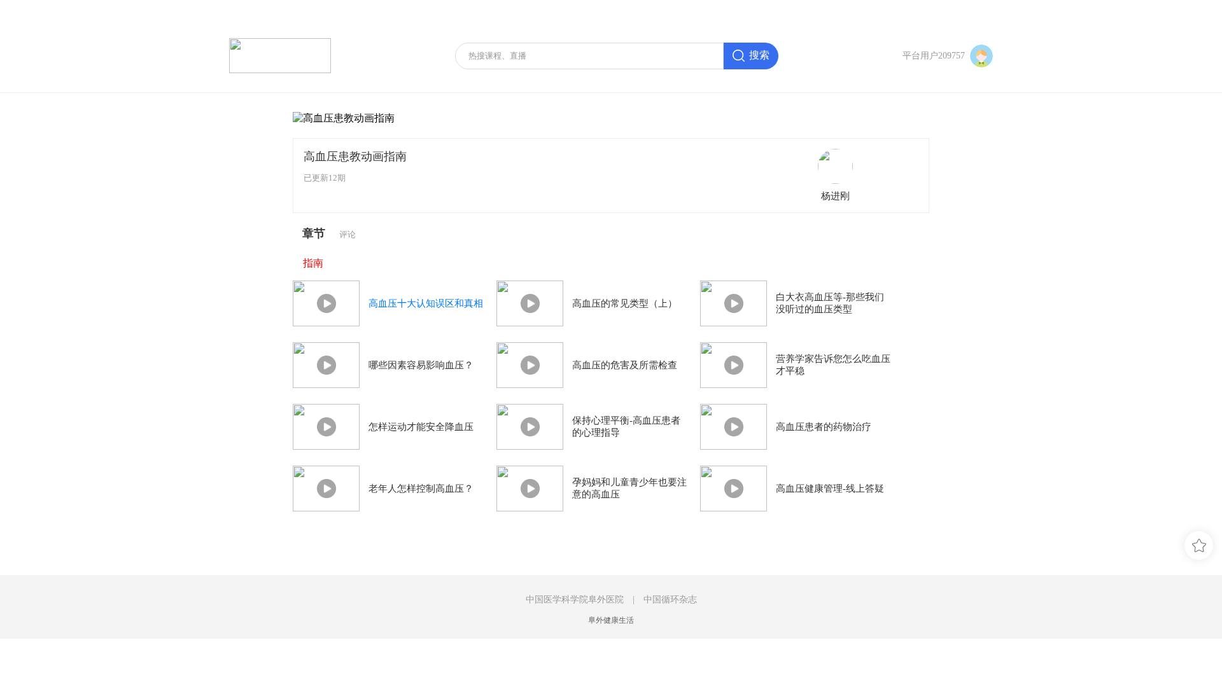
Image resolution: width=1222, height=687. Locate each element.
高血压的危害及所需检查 (624, 365)
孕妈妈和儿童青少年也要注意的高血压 (629, 488)
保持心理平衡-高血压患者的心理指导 (626, 426)
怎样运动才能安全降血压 (421, 427)
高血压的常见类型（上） (624, 303)
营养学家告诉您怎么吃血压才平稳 (833, 365)
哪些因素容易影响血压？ (421, 365)
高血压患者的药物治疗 (823, 427)
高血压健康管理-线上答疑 (830, 488)
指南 (313, 263)
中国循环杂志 (670, 599)
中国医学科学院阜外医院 (575, 599)
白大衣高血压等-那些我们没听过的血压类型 (830, 303)
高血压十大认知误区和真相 (426, 303)
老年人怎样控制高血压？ (421, 488)
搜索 (759, 55)
